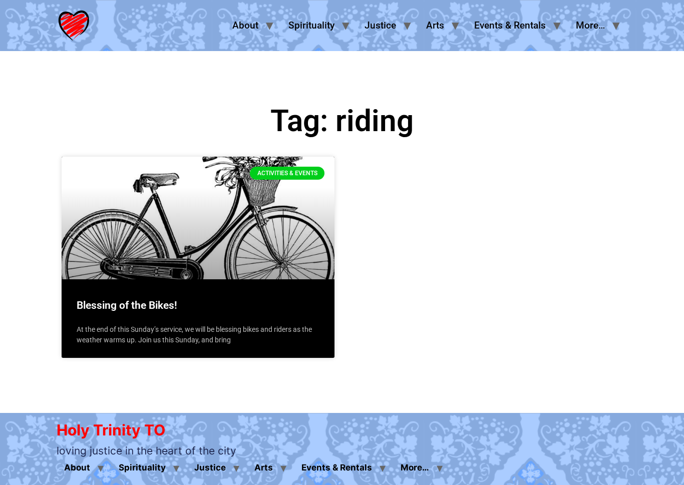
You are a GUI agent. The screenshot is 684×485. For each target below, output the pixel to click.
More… (590, 25)
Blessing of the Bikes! (127, 305)
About (245, 25)
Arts (435, 25)
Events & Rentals (510, 25)
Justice (380, 25)
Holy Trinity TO (111, 430)
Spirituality (311, 25)
